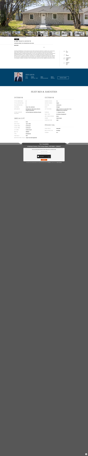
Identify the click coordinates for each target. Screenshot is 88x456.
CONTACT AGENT (63, 77)
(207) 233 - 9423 (34, 78)
